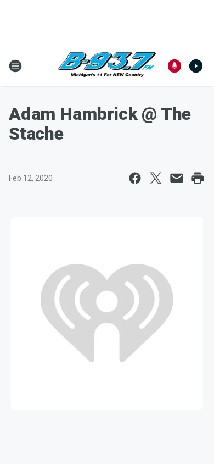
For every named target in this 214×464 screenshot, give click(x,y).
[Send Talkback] (174, 66)
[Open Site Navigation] (15, 66)
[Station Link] (107, 66)
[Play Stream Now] (195, 66)
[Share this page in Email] (176, 178)
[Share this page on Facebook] (135, 178)
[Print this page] (197, 178)
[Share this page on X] (156, 178)
